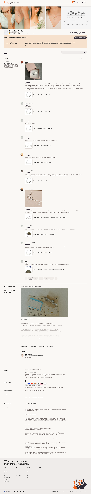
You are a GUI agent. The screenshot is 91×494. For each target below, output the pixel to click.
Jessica (26, 103)
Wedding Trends (60, 5)
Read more (41, 338)
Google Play (17, 486)
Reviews (5, 52)
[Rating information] (10, 34)
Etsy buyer (27, 136)
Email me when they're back (80, 37)
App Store (8, 486)
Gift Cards (68, 5)
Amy (25, 225)
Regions (85, 491)
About (11, 52)
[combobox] (41, 2)
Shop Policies (19, 52)
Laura (26, 261)
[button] (74, 32)
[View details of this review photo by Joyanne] (33, 71)
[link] (26, 278)
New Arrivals (28, 5)
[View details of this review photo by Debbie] (33, 198)
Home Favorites (36, 5)
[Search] (73, 2)
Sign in (78, 2)
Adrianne (26, 153)
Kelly (25, 170)
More (26, 45)
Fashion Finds (45, 5)
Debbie (26, 189)
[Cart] (85, 2)
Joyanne (26, 62)
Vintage (52, 5)
